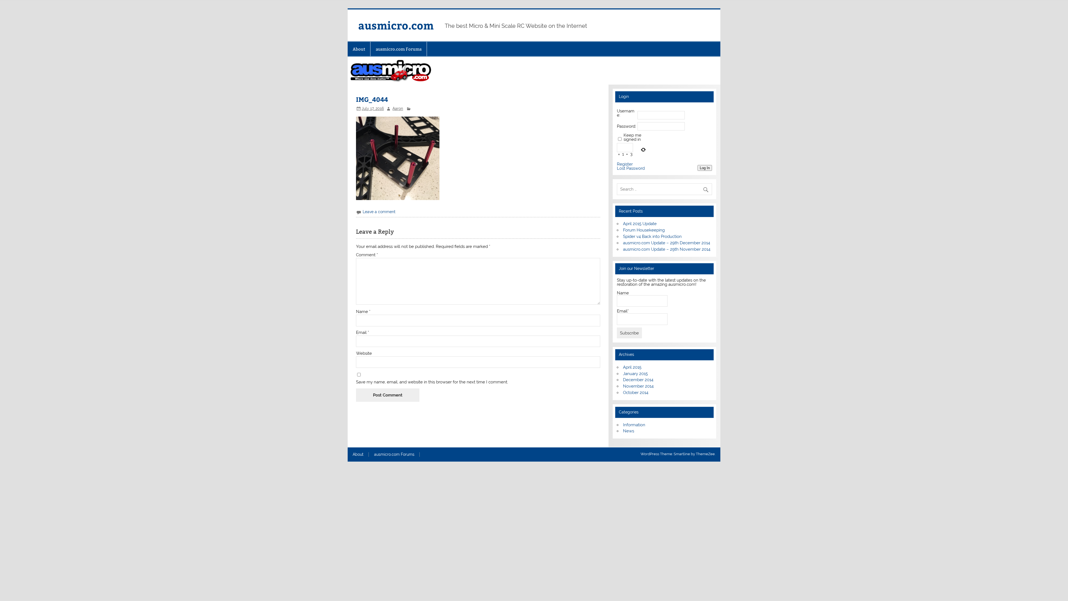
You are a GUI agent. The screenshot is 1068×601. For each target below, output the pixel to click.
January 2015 (635, 373)
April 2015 (632, 367)
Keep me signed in (632, 137)
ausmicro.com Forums (399, 49)
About (359, 49)
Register (625, 164)
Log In (705, 168)
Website (364, 353)
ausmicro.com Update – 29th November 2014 (666, 249)
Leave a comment (379, 212)
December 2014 (638, 379)
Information (634, 424)
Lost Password (631, 168)
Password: (626, 126)
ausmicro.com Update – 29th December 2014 (666, 242)
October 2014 (635, 392)
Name (363, 312)
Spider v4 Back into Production (652, 236)
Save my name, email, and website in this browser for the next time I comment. (432, 382)
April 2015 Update (640, 223)
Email (362, 333)
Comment (367, 255)
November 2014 (638, 386)
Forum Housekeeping (644, 230)
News (628, 430)
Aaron (397, 108)
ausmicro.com (396, 25)
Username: (625, 113)
